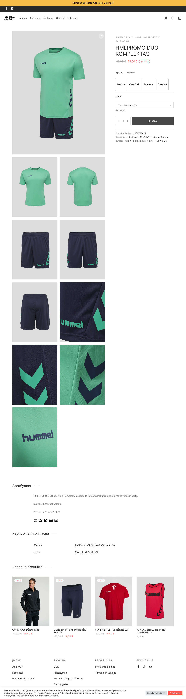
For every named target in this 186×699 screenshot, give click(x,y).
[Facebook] (6, 8)
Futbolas (72, 18)
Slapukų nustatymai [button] (156, 693)
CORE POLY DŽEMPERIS (25, 629)
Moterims (35, 18)
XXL (97, 552)
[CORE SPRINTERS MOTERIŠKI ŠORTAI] (72, 601)
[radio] (121, 84)
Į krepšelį (153, 120)
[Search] (173, 18)
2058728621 (146, 141)
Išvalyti (121, 110)
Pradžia (119, 37)
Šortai (138, 37)
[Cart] (180, 18)
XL (92, 552)
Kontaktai (17, 672)
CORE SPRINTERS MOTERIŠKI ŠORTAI (70, 631)
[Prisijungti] (166, 18)
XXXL (78, 552)
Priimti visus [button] (175, 693)
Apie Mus (17, 666)
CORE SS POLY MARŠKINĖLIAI (111, 629)
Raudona (99, 544)
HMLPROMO (161, 141)
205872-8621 (131, 141)
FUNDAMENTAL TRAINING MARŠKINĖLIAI (151, 631)
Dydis (119, 96)
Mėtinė (79, 544)
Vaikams (48, 18)
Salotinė (110, 544)
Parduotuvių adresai (23, 678)
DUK (56, 666)
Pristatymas (60, 672)
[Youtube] (150, 666)
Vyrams (22, 18)
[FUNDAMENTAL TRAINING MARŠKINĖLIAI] (155, 601)
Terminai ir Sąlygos (105, 672)
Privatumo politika (105, 666)
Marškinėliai (145, 137)
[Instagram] (12, 8)
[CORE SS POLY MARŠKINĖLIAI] (113, 601)
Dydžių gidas (61, 684)
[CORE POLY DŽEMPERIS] (30, 601)
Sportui (60, 18)
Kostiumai (133, 137)
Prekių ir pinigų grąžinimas (68, 678)
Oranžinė (89, 544)
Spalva (119, 72)
